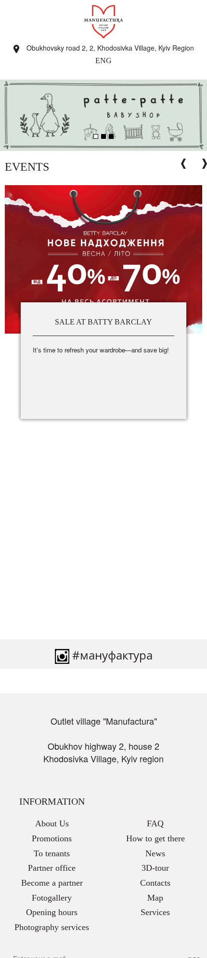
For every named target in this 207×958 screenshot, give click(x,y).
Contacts (155, 883)
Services (155, 912)
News (155, 853)
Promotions (52, 838)
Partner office (52, 868)
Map (155, 898)
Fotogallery (52, 898)
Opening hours (52, 912)
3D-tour (155, 868)
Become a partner (52, 883)
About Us (52, 823)
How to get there (155, 838)
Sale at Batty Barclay (103, 322)
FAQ (155, 823)
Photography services (51, 927)
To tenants (52, 853)
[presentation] (183, 164)
